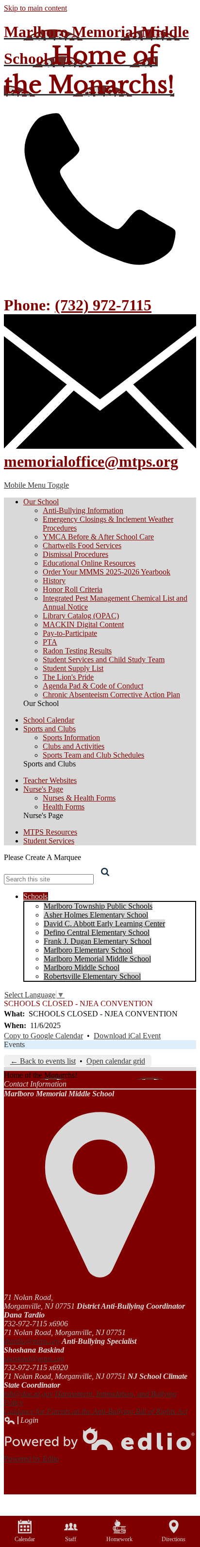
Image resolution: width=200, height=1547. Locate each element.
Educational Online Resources (89, 563)
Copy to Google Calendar (43, 1035)
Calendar (25, 1539)
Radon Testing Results (77, 651)
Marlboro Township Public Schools (98, 906)
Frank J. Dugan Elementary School (97, 941)
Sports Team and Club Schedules (93, 755)
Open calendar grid (115, 1061)
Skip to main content (35, 8)
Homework (119, 1539)
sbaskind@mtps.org (34, 1359)
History (54, 580)
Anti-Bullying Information (83, 510)
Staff (70, 1539)
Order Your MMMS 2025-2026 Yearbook (106, 572)
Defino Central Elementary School (97, 932)
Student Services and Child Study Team (104, 659)
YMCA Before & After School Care (98, 537)
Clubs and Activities (73, 746)
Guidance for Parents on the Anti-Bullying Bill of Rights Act (95, 1411)
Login (21, 1420)
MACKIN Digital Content (83, 624)
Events (14, 1044)
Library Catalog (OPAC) (81, 615)
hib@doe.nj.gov (28, 1394)
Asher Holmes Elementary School (96, 915)
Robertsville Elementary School (92, 976)
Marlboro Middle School (81, 967)
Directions (173, 1539)
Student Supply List (73, 668)
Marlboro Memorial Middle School (97, 959)
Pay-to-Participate (70, 633)
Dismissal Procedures (75, 554)
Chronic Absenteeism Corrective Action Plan (111, 694)
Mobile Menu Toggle (36, 485)
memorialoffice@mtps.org (91, 461)
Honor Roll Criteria (72, 589)
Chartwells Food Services (82, 545)
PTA (50, 642)
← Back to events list (43, 1061)
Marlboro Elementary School (88, 950)
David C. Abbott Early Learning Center (104, 923)
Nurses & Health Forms (79, 798)
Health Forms (63, 806)
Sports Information (71, 737)
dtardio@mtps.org (32, 1341)
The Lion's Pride (68, 677)
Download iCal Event (127, 1035)
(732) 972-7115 (103, 305)
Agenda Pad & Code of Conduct (93, 686)
